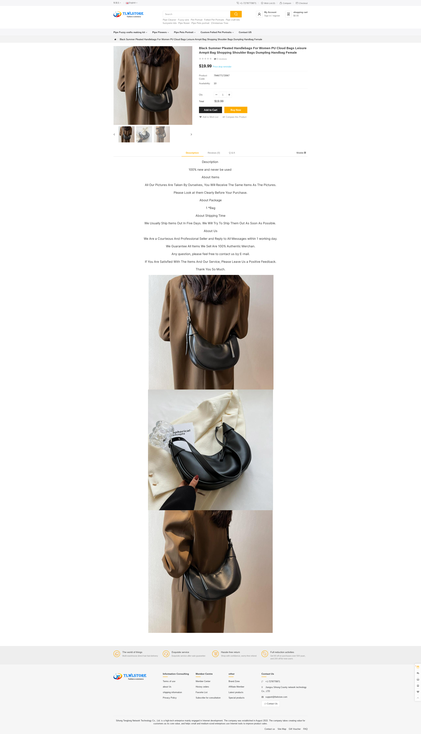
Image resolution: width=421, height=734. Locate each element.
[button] (114, 134)
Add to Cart (210, 110)
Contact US (245, 32)
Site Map (282, 729)
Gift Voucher (295, 729)
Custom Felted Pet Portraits (216, 32)
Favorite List (202, 692)
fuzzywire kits (170, 23)
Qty (201, 94)
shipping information (172, 692)
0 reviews (221, 59)
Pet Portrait (196, 19)
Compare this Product (236, 117)
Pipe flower (184, 23)
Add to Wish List (210, 117)
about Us (167, 686)
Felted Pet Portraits (214, 19)
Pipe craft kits (233, 19)
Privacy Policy (170, 698)
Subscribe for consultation (208, 698)
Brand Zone (234, 681)
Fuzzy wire (183, 19)
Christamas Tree (219, 23)
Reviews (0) (214, 152)
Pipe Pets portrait (200, 23)
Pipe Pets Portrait (183, 32)
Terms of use (169, 681)
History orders (202, 686)
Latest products (236, 692)
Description (192, 152)
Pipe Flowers (159, 32)
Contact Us (272, 703)
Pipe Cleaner (169, 19)
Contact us (270, 729)
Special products (237, 698)
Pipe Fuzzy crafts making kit (129, 32)
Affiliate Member (236, 686)
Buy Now (236, 110)
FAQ (305, 729)
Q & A (232, 152)
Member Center (203, 681)
